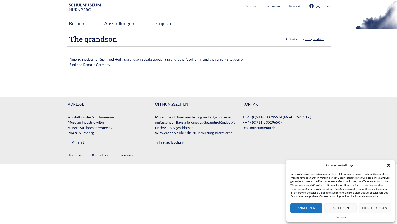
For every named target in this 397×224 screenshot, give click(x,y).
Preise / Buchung (171, 142)
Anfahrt (78, 142)
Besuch (76, 23)
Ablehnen (340, 208)
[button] (389, 165)
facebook (308, 6)
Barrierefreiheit (101, 155)
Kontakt (294, 6)
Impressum (126, 155)
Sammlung (273, 6)
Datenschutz (342, 216)
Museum (251, 6)
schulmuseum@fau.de (259, 128)
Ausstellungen (119, 23)
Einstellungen (374, 208)
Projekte (163, 23)
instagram (314, 6)
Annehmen (306, 208)
